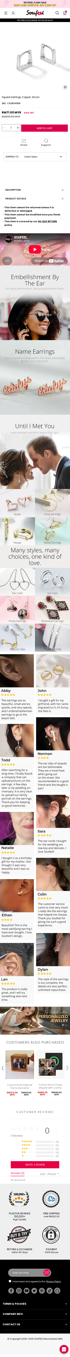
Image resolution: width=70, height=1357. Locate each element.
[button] (6, 13)
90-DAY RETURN (47, 221)
